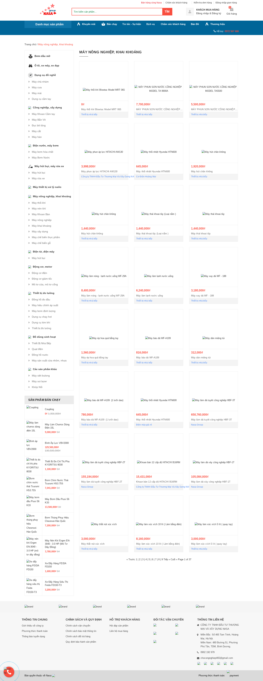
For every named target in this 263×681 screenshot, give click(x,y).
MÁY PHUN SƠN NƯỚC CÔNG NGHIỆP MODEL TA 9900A (168, 109)
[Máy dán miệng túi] (213, 329)
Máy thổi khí (39, 202)
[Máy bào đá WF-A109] (158, 329)
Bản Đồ (195, 24)
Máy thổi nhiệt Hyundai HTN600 (153, 171)
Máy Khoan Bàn (41, 214)
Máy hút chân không (202, 171)
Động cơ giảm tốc (42, 278)
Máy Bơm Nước (41, 157)
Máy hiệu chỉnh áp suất (45, 305)
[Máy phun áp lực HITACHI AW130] (103, 143)
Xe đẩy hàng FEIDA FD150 (55, 565)
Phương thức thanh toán (35, 631)
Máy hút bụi (38, 172)
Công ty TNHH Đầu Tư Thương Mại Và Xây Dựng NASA (109, 176)
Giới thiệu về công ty (33, 625)
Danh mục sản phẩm (49, 24)
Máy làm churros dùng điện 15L (57, 426)
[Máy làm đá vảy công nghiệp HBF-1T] (213, 453)
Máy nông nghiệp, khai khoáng (52, 196)
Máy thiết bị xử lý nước (47, 187)
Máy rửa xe (38, 178)
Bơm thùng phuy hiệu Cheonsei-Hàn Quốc (57, 519)
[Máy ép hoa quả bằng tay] (103, 329)
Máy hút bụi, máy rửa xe (49, 166)
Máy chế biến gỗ (41, 243)
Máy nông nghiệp (42, 220)
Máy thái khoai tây (201, 233)
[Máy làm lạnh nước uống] (158, 267)
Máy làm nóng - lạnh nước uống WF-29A (103, 295)
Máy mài (37, 93)
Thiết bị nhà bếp (89, 114)
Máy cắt (36, 131)
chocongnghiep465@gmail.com (217, 658)
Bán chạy (112, 24)
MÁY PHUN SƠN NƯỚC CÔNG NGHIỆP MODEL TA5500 (222, 109)
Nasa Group (197, 424)
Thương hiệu (217, 24)
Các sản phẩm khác (45, 369)
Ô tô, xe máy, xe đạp (47, 65)
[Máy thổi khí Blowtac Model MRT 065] (103, 81)
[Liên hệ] (9, 671)
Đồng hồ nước (40, 354)
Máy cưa (37, 87)
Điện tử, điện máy (43, 251)
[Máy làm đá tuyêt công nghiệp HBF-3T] (213, 391)
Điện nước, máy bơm (46, 145)
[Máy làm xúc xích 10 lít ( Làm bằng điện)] (158, 515)
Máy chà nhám (40, 81)
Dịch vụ (150, 24)
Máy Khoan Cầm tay (43, 114)
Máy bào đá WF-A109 (148, 357)
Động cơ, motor (42, 266)
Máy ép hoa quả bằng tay (94, 357)
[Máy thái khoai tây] (213, 205)
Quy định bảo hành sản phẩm (81, 641)
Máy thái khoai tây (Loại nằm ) (152, 233)
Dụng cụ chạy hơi (42, 316)
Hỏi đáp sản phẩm (118, 625)
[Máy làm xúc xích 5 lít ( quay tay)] (213, 515)
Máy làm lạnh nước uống (149, 295)
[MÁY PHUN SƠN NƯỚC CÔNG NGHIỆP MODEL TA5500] (213, 81)
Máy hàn (37, 136)
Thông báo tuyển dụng (33, 636)
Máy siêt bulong (41, 375)
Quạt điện (37, 349)
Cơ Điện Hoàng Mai (146, 176)
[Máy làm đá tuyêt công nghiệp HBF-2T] (103, 453)
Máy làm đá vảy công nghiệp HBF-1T (211, 481)
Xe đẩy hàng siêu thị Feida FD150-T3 (56, 583)
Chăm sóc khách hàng (176, 2)
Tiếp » (167, 559)
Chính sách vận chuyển (78, 625)
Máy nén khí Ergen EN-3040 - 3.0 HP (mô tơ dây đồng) (57, 543)
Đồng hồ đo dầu (41, 299)
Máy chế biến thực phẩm (46, 237)
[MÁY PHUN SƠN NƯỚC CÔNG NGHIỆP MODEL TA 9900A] (158, 81)
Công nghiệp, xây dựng (47, 107)
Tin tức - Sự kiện (131, 24)
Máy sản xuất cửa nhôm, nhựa (49, 360)
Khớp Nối (37, 387)
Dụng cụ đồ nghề (45, 75)
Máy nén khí (39, 208)
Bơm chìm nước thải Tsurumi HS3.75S (56, 482)
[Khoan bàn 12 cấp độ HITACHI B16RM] (158, 453)
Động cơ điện (39, 273)
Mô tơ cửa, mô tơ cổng (45, 284)
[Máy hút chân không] (213, 143)
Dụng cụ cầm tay (41, 98)
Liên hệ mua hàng (118, 631)
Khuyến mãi (88, 24)
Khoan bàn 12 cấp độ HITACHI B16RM (156, 481)
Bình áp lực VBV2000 (57, 443)
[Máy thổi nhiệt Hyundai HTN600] (158, 143)
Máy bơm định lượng (43, 311)
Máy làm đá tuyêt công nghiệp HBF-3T (211, 419)
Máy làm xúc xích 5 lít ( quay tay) (209, 543)
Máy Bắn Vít (39, 119)
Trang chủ (30, 44)
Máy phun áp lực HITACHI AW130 (99, 171)
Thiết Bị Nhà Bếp (41, 343)
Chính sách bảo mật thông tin (81, 631)
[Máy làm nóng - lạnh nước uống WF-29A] (103, 267)
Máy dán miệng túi (201, 357)
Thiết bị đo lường (43, 293)
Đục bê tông (39, 125)
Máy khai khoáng (41, 225)
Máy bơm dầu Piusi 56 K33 (57, 501)
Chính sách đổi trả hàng (78, 636)
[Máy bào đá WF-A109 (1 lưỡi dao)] (103, 391)
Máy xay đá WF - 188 (202, 295)
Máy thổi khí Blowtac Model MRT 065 (101, 109)
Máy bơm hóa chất (42, 151)
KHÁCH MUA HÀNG (208, 9)
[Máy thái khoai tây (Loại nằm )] (158, 205)
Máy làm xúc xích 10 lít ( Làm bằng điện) (158, 543)
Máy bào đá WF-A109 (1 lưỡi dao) (99, 419)
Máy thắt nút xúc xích (92, 543)
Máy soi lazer (39, 381)
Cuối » (174, 559)
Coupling (49, 409)
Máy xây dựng (40, 231)
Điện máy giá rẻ (144, 424)
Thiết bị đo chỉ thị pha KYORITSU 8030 (57, 463)
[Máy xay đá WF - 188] (213, 267)
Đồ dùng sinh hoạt (44, 336)
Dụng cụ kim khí (41, 322)
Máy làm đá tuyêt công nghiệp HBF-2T (101, 481)
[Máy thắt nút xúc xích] (103, 515)
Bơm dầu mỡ (42, 56)
